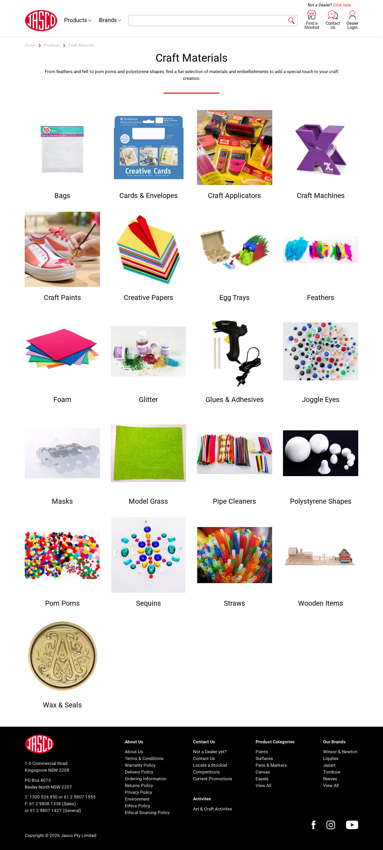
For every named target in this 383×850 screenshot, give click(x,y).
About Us (134, 751)
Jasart (329, 765)
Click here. (342, 5)
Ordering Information (145, 778)
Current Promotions (212, 778)
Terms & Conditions (144, 758)
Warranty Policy (140, 765)
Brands (108, 20)
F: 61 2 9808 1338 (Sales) (50, 803)
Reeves (330, 778)
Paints (262, 751)
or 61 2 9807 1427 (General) (53, 810)
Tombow (332, 772)
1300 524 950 (43, 797)
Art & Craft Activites (212, 808)
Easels (262, 778)
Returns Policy (139, 785)
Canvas (263, 772)
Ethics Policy (137, 805)
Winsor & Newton (340, 751)
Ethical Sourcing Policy (147, 812)
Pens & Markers (271, 765)
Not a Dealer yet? (209, 751)
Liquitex (330, 758)
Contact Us (204, 758)
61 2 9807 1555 (80, 797)
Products (75, 20)
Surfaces (264, 758)
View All (263, 785)
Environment (137, 799)
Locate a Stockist (210, 765)
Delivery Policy (139, 772)
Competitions (206, 772)
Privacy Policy (138, 792)
